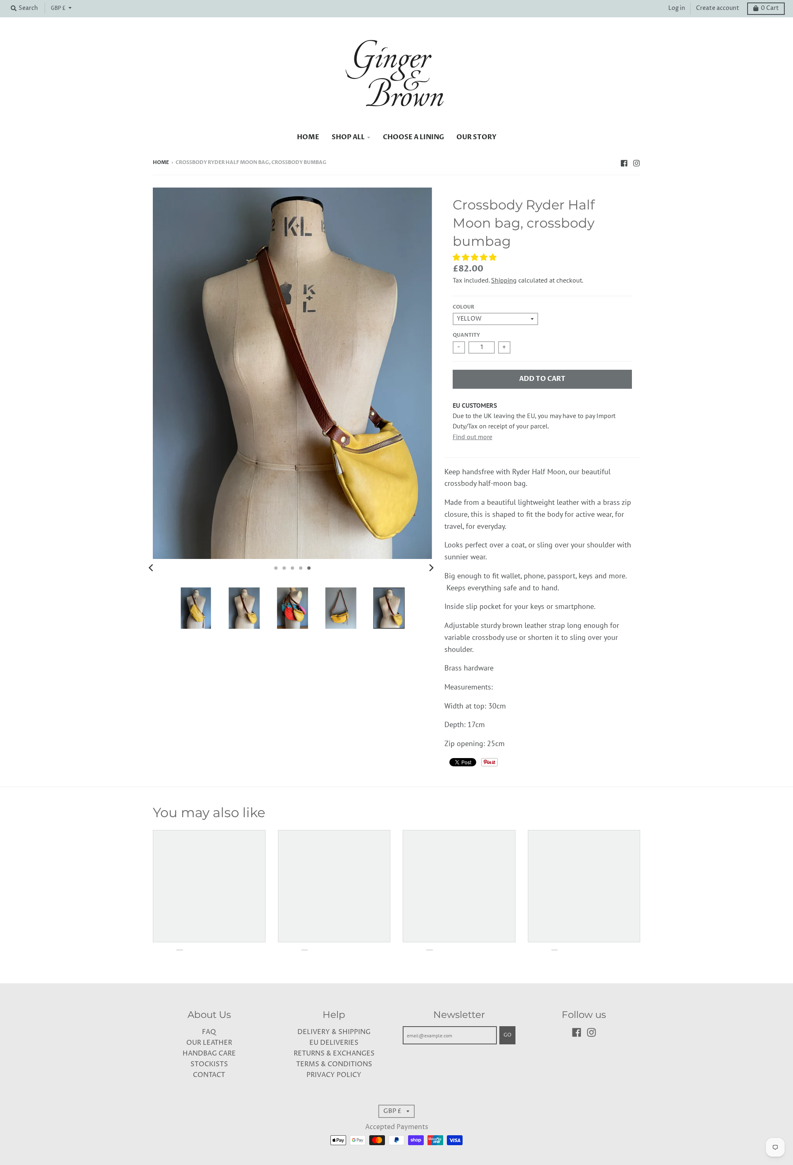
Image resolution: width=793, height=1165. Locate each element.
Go (507, 1035)
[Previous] (152, 568)
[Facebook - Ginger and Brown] (624, 162)
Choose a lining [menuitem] (413, 137)
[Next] (431, 568)
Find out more (472, 437)
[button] (476, 257)
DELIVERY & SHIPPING (333, 1032)
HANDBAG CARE (209, 1053)
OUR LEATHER (209, 1043)
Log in (676, 8)
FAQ (209, 1032)
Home (161, 162)
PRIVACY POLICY (333, 1075)
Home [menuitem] (308, 137)
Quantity (466, 335)
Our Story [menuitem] (476, 137)
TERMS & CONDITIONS (334, 1064)
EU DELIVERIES (334, 1043)
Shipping (504, 280)
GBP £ (58, 8)
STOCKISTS (209, 1064)
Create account (717, 8)
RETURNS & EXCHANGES (334, 1053)
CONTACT (209, 1075)
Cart (770, 8)
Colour (463, 307)
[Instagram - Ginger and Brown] (636, 162)
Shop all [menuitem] (348, 137)
